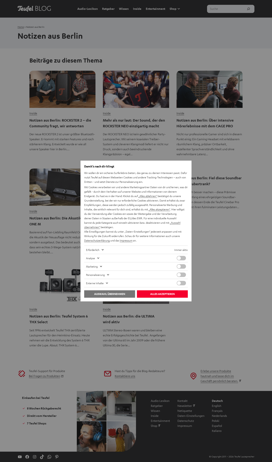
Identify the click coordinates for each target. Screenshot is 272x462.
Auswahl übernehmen (109, 294)
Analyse (90, 258)
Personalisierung (95, 274)
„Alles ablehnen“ (147, 196)
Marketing (92, 266)
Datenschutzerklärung (97, 240)
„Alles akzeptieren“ (159, 209)
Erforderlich (92, 249)
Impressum (126, 240)
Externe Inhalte (95, 283)
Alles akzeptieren (162, 294)
